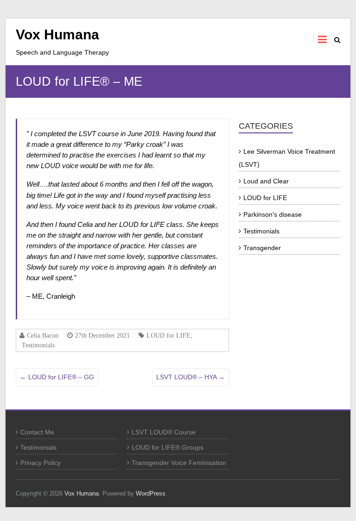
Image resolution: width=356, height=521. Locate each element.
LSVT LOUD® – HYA (190, 377)
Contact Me (37, 432)
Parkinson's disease (272, 214)
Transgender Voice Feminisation (179, 462)
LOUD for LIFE (168, 335)
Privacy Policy (40, 462)
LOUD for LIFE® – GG (57, 377)
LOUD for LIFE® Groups (167, 447)
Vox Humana (57, 34)
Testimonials (38, 345)
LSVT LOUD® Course (164, 432)
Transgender (262, 247)
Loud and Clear (266, 181)
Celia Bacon (42, 335)
